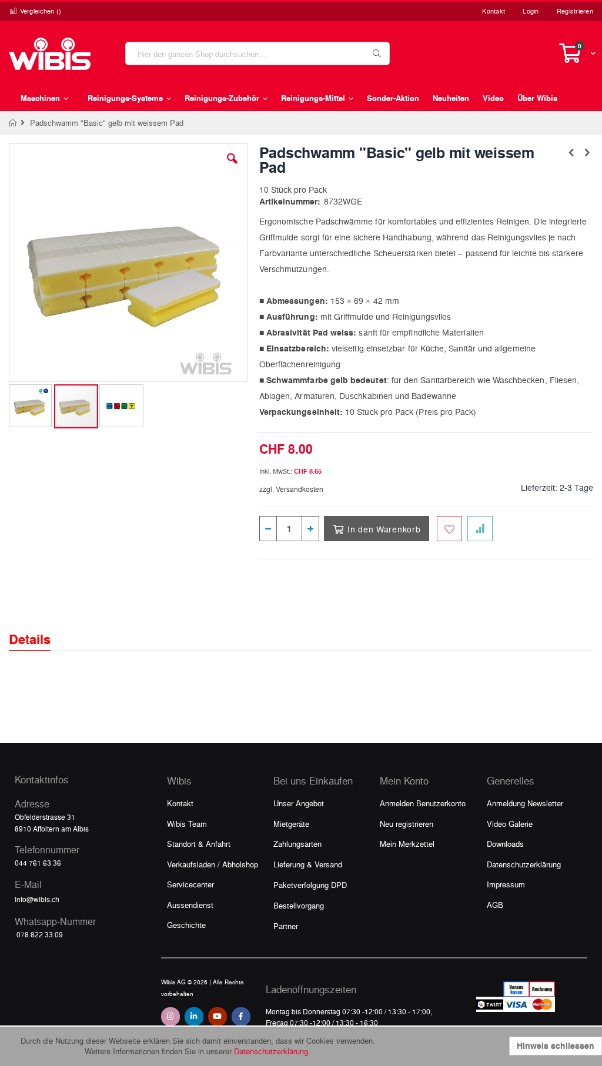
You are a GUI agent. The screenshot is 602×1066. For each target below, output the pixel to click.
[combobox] (257, 53)
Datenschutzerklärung (524, 864)
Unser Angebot (298, 803)
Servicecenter (190, 884)
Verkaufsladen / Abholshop (212, 864)
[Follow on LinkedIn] (194, 1016)
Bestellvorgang (298, 905)
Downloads (505, 843)
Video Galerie (510, 823)
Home (13, 123)
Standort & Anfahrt (198, 843)
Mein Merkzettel (407, 843)
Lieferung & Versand (307, 864)
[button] (232, 167)
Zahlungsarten (297, 843)
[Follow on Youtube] (217, 1016)
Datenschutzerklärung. (272, 1051)
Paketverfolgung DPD (310, 884)
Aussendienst (190, 904)
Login (531, 10)
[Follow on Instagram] (170, 1016)
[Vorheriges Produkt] (571, 151)
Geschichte (186, 924)
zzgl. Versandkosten (291, 489)
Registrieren (575, 10)
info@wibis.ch (37, 899)
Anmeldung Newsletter (525, 803)
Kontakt (493, 10)
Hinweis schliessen (555, 1046)
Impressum (506, 884)
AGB (495, 904)
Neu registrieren (406, 823)
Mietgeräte (291, 823)
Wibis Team (187, 823)
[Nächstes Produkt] (586, 151)
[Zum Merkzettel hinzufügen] (449, 528)
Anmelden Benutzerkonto (423, 803)
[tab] (38, 629)
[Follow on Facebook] (241, 1016)
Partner (285, 925)
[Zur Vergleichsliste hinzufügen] (480, 528)
